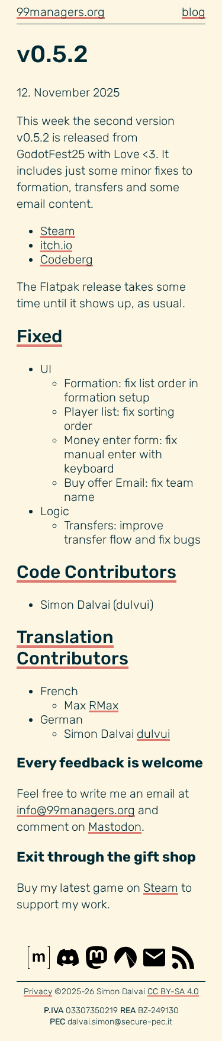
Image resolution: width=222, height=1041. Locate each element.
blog (193, 12)
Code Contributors (96, 572)
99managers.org (61, 12)
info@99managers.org (76, 810)
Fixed (39, 336)
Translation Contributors (72, 647)
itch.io (56, 245)
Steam (57, 231)
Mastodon (114, 827)
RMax (103, 705)
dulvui (153, 734)
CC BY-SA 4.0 (173, 992)
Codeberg (66, 259)
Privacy (38, 992)
